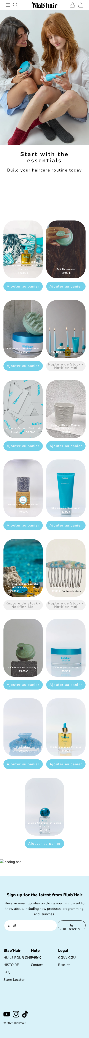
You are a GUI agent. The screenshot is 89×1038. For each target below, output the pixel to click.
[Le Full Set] (66, 329)
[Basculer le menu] (8, 5)
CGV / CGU (67, 957)
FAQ (6, 972)
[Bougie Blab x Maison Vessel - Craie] (66, 409)
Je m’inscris (71, 926)
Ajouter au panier (23, 286)
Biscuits (64, 964)
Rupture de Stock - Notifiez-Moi (66, 366)
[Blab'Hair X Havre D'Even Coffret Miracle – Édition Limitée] (23, 249)
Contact (37, 964)
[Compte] (71, 5)
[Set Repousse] (66, 249)
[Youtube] (6, 1014)
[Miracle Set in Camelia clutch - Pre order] (23, 568)
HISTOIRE (11, 964)
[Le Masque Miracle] (66, 648)
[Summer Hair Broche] (66, 568)
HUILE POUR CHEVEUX (22, 957)
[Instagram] (16, 1014)
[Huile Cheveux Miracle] (66, 727)
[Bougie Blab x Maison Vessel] (23, 488)
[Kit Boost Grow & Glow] (23, 329)
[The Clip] (23, 727)
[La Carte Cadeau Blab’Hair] (23, 409)
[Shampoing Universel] (66, 488)
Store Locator (14, 979)
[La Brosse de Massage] (23, 648)
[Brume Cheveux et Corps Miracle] (44, 807)
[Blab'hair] (44, 5)
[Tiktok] (25, 1014)
